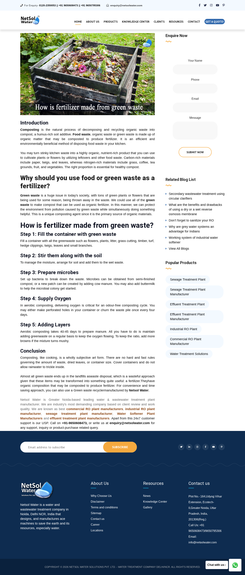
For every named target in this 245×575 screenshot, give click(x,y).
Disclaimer (97, 501)
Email (195, 98)
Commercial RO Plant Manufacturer (185, 341)
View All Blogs (179, 248)
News (146, 495)
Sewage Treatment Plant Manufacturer (187, 292)
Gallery (147, 507)
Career (95, 524)
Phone (195, 79)
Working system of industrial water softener (193, 240)
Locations (97, 530)
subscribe (120, 447)
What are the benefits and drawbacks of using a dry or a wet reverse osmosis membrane (195, 209)
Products (111, 21)
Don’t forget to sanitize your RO (191, 220)
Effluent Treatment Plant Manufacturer (187, 317)
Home (78, 21)
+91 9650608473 (68, 5)
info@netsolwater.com (203, 542)
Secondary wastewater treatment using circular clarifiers (197, 196)
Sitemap (96, 513)
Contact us (97, 518)
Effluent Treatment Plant (187, 304)
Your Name (195, 60)
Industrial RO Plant (183, 329)
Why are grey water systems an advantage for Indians (191, 229)
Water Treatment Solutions (189, 354)
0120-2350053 (47, 5)
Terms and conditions (104, 507)
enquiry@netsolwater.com (126, 5)
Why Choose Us (101, 495)
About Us (92, 21)
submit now (195, 152)
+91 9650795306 (90, 5)
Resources (176, 21)
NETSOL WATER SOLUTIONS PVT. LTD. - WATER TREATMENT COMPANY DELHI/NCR (119, 566)
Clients (159, 21)
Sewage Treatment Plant (187, 279)
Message (195, 117)
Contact (194, 21)
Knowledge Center (135, 21)
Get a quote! (215, 21)
